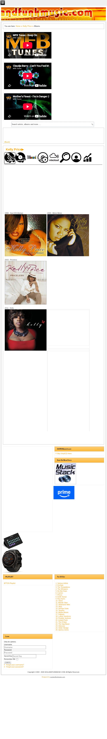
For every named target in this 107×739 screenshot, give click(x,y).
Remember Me (9, 659)
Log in (8, 662)
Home (18, 26)
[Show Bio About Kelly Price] (76, 157)
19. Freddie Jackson (63, 618)
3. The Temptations (63, 587)
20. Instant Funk (62, 620)
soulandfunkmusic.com (57, 677)
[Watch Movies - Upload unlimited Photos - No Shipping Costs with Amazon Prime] (64, 499)
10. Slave (59, 601)
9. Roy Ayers (60, 599)
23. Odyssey (60, 626)
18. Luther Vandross (63, 616)
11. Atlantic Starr (62, 603)
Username (8, 645)
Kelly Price (27, 26)
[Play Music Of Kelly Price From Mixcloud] (54, 157)
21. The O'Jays (61, 622)
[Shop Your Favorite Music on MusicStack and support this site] (65, 483)
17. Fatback (60, 614)
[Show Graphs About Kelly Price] (87, 157)
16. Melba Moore (62, 612)
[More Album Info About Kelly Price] (26, 256)
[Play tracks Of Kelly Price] (43, 157)
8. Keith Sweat (61, 597)
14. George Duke (62, 609)
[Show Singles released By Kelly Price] (20, 157)
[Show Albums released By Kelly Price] (9, 158)
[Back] (7, 142)
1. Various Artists (62, 583)
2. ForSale (59, 585)
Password (8, 650)
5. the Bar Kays (61, 591)
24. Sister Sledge (62, 628)
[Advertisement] (55, 135)
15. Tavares (60, 610)
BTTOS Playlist (9, 583)
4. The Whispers (62, 589)
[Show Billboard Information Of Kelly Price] (32, 157)
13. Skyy (59, 607)
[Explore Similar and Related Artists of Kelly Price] (65, 157)
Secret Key (8, 656)
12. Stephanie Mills (63, 605)
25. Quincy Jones (62, 630)
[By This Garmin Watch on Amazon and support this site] (12, 572)
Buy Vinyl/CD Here (64, 453)
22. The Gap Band (62, 624)
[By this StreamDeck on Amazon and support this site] (12, 548)
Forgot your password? (15, 667)
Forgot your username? (15, 665)
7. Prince (59, 595)
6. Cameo (59, 593)
